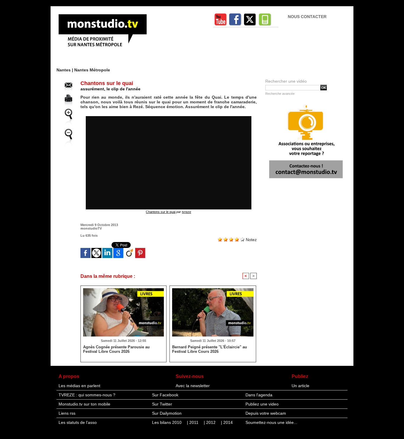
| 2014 (227, 422)
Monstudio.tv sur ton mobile (84, 404)
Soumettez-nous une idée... (271, 422)
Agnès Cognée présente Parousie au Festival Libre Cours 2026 (116, 349)
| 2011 (193, 422)
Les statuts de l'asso (78, 422)
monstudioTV (91, 228)
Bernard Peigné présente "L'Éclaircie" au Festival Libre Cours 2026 (209, 349)
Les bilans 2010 (167, 422)
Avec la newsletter (193, 385)
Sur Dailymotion (167, 413)
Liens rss (67, 413)
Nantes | (65, 70)
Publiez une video (262, 404)
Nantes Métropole (92, 70)
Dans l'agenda (258, 394)
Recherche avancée (280, 93)
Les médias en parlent (79, 385)
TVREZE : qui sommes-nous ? (87, 394)
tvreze (186, 212)
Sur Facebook (165, 394)
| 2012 (210, 422)
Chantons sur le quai (160, 212)
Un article (300, 385)
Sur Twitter (162, 404)
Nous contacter (307, 16)
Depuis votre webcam (265, 413)
